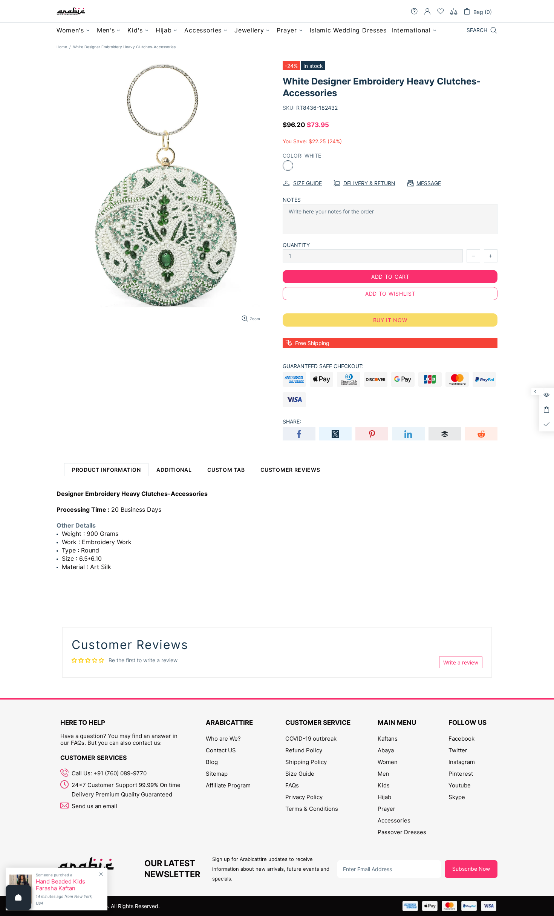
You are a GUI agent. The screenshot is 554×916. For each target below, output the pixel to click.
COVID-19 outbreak (311, 738)
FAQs (292, 785)
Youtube (459, 785)
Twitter (457, 750)
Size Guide (299, 773)
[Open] (18, 897)
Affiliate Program (228, 785)
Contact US (221, 750)
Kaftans (388, 738)
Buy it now (390, 320)
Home (62, 46)
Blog (212, 762)
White (287, 165)
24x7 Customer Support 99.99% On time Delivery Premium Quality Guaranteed (126, 789)
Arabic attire (71, 11)
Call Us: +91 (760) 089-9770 (109, 773)
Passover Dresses (402, 832)
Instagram (461, 762)
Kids (384, 785)
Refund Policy (303, 750)
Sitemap (217, 773)
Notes (292, 199)
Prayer (386, 808)
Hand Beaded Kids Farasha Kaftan (60, 885)
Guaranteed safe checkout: (323, 366)
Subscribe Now (471, 868)
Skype (456, 797)
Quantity (296, 245)
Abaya (386, 750)
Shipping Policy (306, 762)
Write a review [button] (460, 662)
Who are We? (223, 738)
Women (388, 762)
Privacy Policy (304, 797)
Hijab (384, 797)
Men (383, 773)
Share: (292, 421)
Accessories (394, 820)
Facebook (461, 738)
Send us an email (94, 806)
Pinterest (460, 773)
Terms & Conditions (311, 808)
